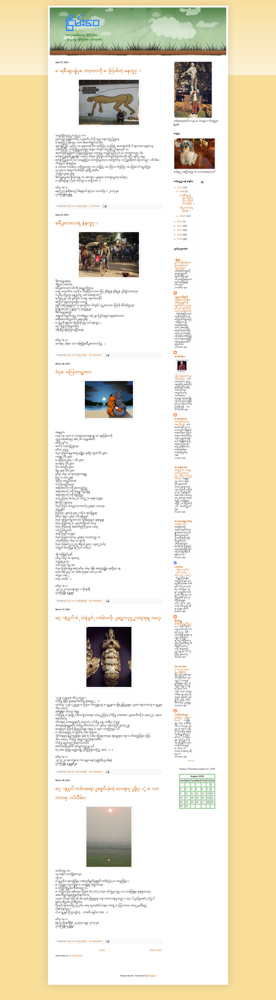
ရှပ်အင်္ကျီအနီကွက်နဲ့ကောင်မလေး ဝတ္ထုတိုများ (183, 265)
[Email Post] (104, 206)
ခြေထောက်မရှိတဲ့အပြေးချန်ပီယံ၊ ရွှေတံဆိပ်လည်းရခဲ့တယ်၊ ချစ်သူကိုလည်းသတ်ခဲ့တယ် (183, 305)
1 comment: (94, 206)
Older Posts (155, 950)
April (182, 191)
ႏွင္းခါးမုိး (181, 297)
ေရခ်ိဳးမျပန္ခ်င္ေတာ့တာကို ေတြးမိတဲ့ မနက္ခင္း (98, 70)
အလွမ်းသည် (181, 524)
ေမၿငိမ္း (180, 356)
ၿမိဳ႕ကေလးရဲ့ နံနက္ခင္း (76, 223)
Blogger (152, 975)
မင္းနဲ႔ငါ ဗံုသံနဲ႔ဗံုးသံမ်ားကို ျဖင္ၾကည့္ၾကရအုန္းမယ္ (108, 617)
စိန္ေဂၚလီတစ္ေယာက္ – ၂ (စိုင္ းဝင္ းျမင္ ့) (183, 572)
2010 (180, 230)
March (183, 216)
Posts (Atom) (75, 955)
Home (102, 950)
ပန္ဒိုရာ (178, 259)
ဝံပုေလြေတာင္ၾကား (73, 372)
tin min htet (180, 666)
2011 (180, 226)
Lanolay (179, 566)
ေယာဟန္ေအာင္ (183, 521)
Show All (191, 761)
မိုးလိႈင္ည (178, 621)
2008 (180, 239)
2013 (180, 187)
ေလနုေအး (181, 467)
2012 (180, 221)
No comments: (96, 355)
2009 (180, 234)
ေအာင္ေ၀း (181, 418)
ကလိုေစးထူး (181, 714)
